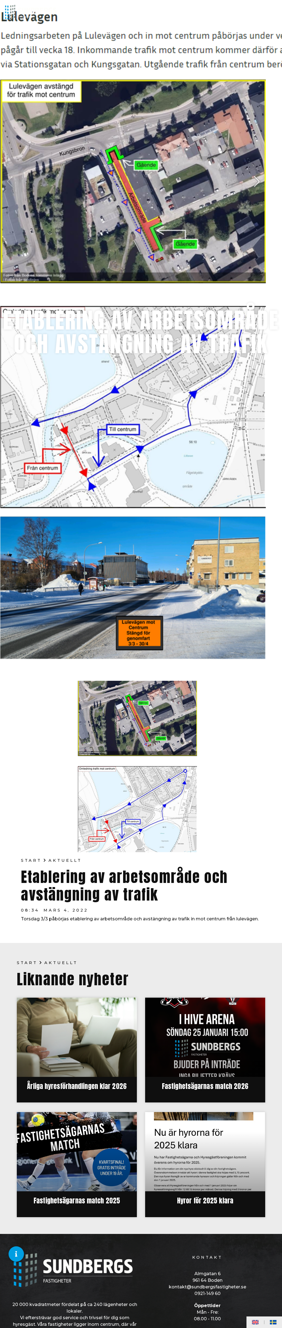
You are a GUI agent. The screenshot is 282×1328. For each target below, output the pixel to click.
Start (31, 860)
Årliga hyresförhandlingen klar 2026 (77, 1086)
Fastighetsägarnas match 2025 (77, 1201)
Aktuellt (65, 860)
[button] (16, 1254)
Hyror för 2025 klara (205, 1201)
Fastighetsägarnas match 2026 (205, 1086)
